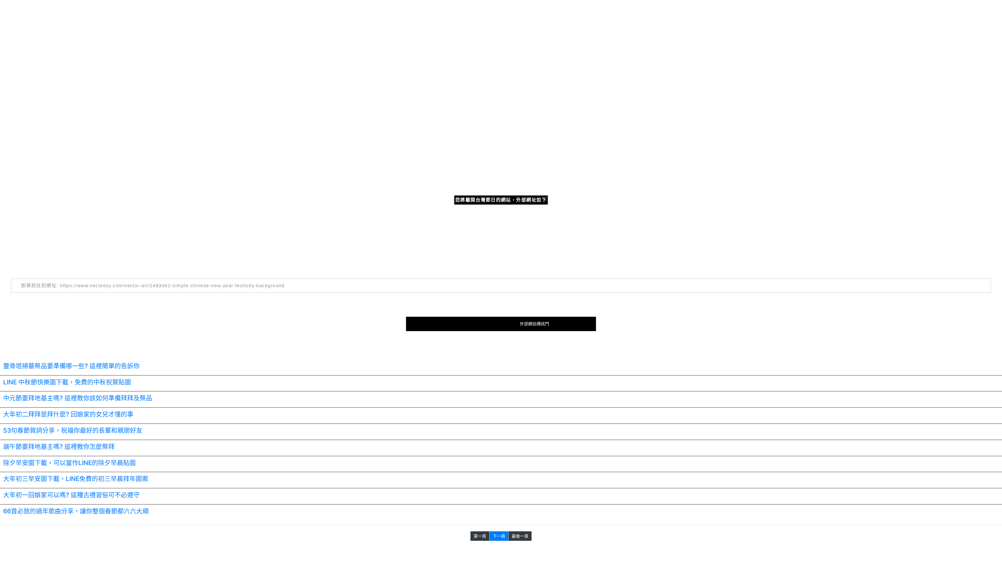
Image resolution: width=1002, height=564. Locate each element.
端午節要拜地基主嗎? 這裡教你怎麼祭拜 (59, 446)
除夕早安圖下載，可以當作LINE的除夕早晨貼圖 (69, 463)
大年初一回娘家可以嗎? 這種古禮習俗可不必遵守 (71, 495)
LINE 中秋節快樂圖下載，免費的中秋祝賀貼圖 (67, 382)
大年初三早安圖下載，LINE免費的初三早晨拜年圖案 (75, 479)
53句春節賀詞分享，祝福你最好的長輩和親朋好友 (72, 430)
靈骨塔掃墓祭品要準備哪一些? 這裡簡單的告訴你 (71, 366)
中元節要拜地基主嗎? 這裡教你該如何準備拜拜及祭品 (77, 398)
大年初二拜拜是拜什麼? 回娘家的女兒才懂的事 (68, 414)
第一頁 (480, 536)
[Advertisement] (501, 101)
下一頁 (499, 536)
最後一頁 (520, 536)
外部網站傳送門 (534, 324)
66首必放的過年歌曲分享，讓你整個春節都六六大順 (76, 511)
